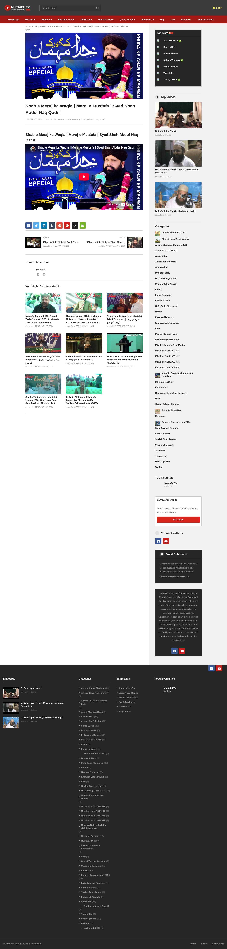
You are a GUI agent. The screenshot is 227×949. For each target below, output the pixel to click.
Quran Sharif (126, 19)
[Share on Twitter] (36, 225)
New (157, 398)
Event (158, 289)
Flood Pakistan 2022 (94, 753)
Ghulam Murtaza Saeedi (96, 906)
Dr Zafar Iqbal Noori (165, 131)
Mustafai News (106, 19)
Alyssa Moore (170, 53)
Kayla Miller (169, 47)
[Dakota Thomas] (159, 61)
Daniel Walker (170, 66)
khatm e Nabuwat (164, 317)
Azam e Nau (161, 256)
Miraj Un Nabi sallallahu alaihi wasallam (52, 26)
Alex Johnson (170, 40)
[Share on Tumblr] (52, 225)
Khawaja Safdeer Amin (167, 323)
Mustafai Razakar (164, 381)
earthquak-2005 (92, 928)
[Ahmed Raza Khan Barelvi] (157, 240)
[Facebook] (38, 274)
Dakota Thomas (171, 60)
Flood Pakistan (163, 295)
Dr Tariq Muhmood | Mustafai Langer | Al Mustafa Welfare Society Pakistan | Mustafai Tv (82, 400)
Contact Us (125, 706)
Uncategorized (87, 119)
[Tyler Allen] (159, 74)
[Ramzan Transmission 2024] (157, 423)
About (204, 943)
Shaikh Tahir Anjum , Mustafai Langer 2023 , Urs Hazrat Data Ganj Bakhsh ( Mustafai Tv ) (41, 400)
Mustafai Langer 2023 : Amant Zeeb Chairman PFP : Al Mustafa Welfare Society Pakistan (42, 319)
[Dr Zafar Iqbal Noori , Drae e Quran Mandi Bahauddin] (178, 153)
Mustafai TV (161, 387)
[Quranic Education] (157, 411)
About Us (186, 19)
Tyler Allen (168, 73)
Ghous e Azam (162, 300)
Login (219, 7)
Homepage (13, 19)
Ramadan (160, 416)
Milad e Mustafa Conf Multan (170, 345)
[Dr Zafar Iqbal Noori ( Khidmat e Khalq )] (178, 195)
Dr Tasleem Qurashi (165, 278)
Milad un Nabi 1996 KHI (167, 350)
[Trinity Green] (159, 80)
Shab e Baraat (162, 433)
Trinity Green (170, 79)
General (46, 19)
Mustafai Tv (170, 483)
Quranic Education (171, 410)
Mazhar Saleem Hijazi (166, 334)
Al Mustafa (86, 19)
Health (158, 311)
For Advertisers (127, 702)
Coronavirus (161, 267)
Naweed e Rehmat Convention (171, 393)
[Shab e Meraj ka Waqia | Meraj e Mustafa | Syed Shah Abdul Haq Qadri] (43, 303)
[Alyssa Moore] (159, 54)
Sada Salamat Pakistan (167, 428)
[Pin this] (67, 225)
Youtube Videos (205, 19)
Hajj (162, 19)
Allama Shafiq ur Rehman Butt (171, 245)
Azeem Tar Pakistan (165, 261)
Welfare (29, 19)
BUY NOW (178, 519)
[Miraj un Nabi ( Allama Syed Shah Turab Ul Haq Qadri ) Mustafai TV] (53, 242)
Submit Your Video (128, 697)
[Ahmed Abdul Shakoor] (157, 233)
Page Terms (125, 711)
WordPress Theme (128, 693)
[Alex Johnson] (159, 41)
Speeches (146, 19)
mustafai (40, 269)
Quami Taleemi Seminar (167, 404)
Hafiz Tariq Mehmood (166, 306)
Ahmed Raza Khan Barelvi (175, 239)
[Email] (44, 274)
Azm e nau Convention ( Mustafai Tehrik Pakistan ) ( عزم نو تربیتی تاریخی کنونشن (124, 319)
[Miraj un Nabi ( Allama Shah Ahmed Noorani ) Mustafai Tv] (115, 242)
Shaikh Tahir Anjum (165, 439)
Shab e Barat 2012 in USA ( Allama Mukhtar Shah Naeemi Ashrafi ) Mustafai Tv (124, 359)
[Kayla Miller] (159, 48)
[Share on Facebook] (28, 225)
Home (28, 26)
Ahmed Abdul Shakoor (173, 232)
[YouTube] (166, 541)
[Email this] (83, 225)
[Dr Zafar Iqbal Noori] (178, 115)
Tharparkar (161, 456)
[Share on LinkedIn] (44, 225)
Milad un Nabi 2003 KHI (167, 367)
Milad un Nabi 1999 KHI (167, 362)
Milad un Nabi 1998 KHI (167, 356)
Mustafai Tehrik (66, 19)
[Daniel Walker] (159, 67)
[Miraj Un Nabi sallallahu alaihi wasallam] (157, 375)
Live (172, 19)
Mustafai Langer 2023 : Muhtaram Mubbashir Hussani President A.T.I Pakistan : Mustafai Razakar (83, 319)
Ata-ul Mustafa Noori (166, 250)
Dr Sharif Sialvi (163, 272)
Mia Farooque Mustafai (167, 339)
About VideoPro (127, 688)
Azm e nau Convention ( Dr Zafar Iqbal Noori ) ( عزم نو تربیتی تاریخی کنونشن (42, 359)
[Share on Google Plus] (59, 225)
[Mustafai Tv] (159, 486)
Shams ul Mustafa (164, 445)
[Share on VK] (75, 225)
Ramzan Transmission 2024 (176, 422)
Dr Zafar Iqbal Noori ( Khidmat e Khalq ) (176, 211)
